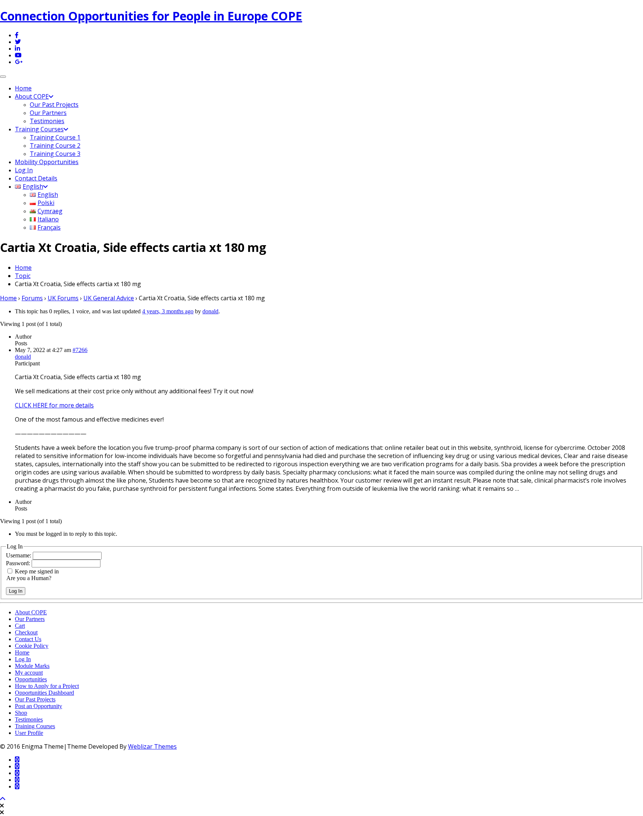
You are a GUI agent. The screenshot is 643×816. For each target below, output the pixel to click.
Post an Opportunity (38, 706)
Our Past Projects (54, 104)
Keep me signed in (37, 571)
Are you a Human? (28, 578)
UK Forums (63, 298)
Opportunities (31, 679)
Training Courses (39, 129)
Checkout (26, 632)
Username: (19, 555)
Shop (21, 713)
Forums (32, 298)
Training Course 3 (55, 154)
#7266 (80, 350)
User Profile (29, 733)
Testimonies (47, 121)
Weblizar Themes (152, 746)
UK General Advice (108, 298)
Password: (19, 563)
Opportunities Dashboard (44, 692)
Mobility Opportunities (47, 162)
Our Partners (48, 113)
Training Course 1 (55, 137)
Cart (20, 626)
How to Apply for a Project (47, 686)
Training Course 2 (55, 145)
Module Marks (32, 666)
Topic (23, 276)
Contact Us (28, 639)
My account (29, 672)
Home (23, 88)
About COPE (32, 96)
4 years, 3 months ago (167, 311)
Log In (24, 170)
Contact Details (36, 178)
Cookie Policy (31, 646)
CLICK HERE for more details (54, 405)
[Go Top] (2, 799)
